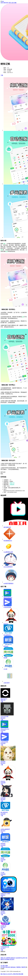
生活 (6, 251)
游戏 (4, 2)
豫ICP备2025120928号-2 (7, 974)
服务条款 (13, 967)
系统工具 (3, 957)
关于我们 (3, 967)
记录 (23, 316)
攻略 (15, 2)
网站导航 (15, 974)
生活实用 (18, 957)
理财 (2, 249)
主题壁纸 (8, 957)
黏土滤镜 (5, 965)
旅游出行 (13, 957)
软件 (7, 2)
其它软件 (12, 959)
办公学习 (23, 957)
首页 (2, 2)
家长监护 (8, 967)
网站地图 (20, 974)
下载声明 (23, 967)
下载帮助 (18, 967)
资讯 (10, 2)
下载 (2, 75)
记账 (4, 243)
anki (2, 965)
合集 (12, 2)
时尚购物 (6, 959)
